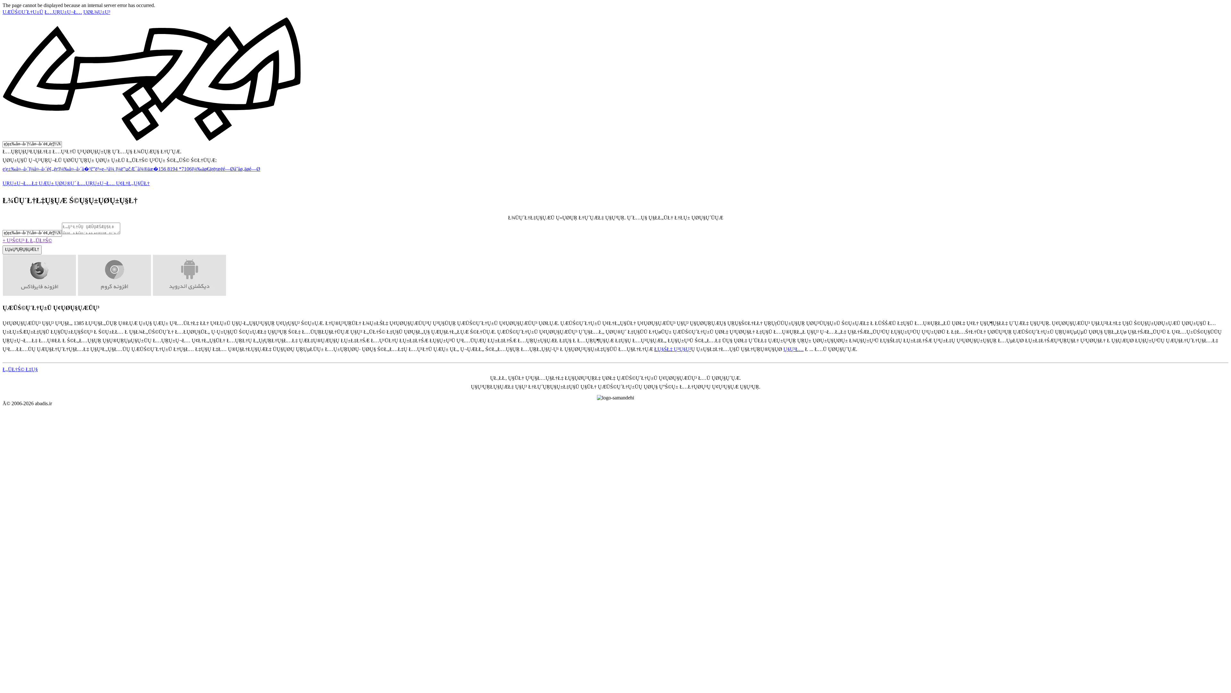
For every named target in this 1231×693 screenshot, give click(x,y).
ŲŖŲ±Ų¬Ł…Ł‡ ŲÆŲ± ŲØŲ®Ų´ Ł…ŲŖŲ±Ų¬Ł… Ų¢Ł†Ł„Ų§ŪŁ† (76, 183)
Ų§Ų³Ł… (793, 349)
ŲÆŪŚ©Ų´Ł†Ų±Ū (23, 12)
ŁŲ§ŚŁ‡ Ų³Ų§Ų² (672, 349)
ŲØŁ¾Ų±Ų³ (96, 12)
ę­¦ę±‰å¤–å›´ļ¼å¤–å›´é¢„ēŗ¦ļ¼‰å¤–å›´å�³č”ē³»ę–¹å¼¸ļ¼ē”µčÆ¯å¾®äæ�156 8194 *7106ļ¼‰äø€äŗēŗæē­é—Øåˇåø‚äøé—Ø (131, 169)
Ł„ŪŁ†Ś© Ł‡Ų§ (20, 369)
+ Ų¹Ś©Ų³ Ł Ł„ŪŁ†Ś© (27, 240)
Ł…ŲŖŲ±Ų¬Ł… (63, 12)
